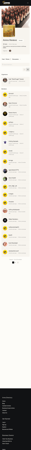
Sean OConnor (13, 103)
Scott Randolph (13, 243)
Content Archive (6, 405)
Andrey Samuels (13, 141)
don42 (10, 151)
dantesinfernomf (14, 251)
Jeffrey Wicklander (14, 209)
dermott (11, 93)
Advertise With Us (7, 441)
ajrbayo (11, 122)
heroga (11, 160)
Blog (3, 403)
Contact (4, 410)
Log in (3, 422)
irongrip (11, 194)
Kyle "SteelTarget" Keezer (16, 79)
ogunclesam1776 (14, 170)
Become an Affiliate (7, 429)
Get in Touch (5, 443)
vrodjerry (11, 132)
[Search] (3, 64)
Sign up (4, 424)
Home (3, 401)
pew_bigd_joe (13, 186)
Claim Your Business (7, 439)
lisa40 (10, 235)
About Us (4, 412)
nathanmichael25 (14, 227)
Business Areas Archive (8, 408)
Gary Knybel (12, 178)
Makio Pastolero (13, 219)
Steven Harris (13, 112)
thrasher (11, 202)
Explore (4, 427)
